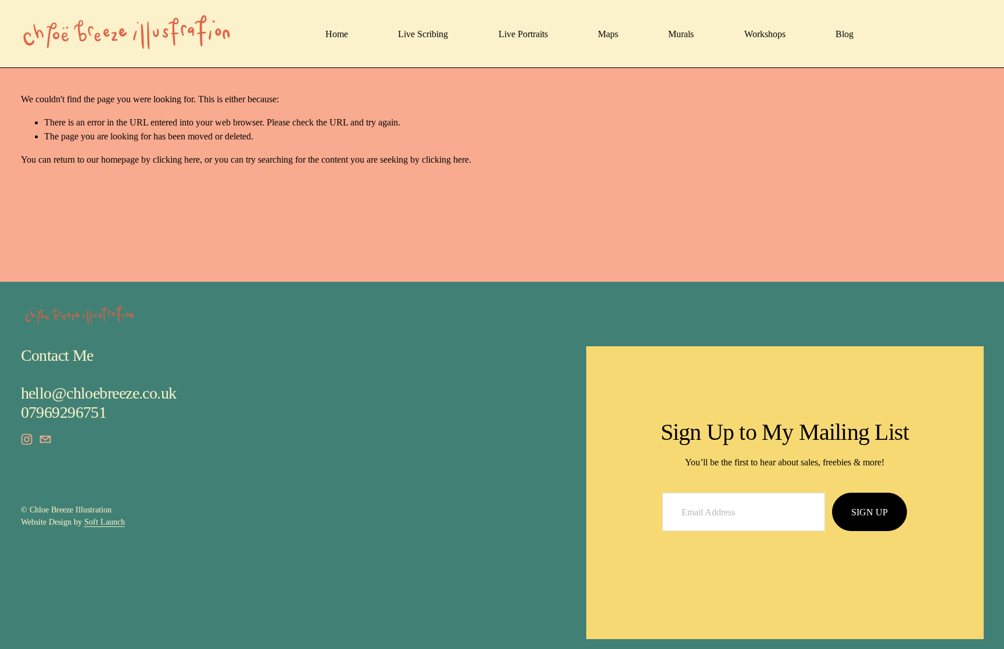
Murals (681, 34)
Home (336, 34)
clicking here (176, 159)
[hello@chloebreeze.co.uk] (45, 439)
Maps (608, 34)
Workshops (765, 34)
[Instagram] (27, 439)
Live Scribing (423, 34)
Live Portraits (523, 34)
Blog (845, 34)
